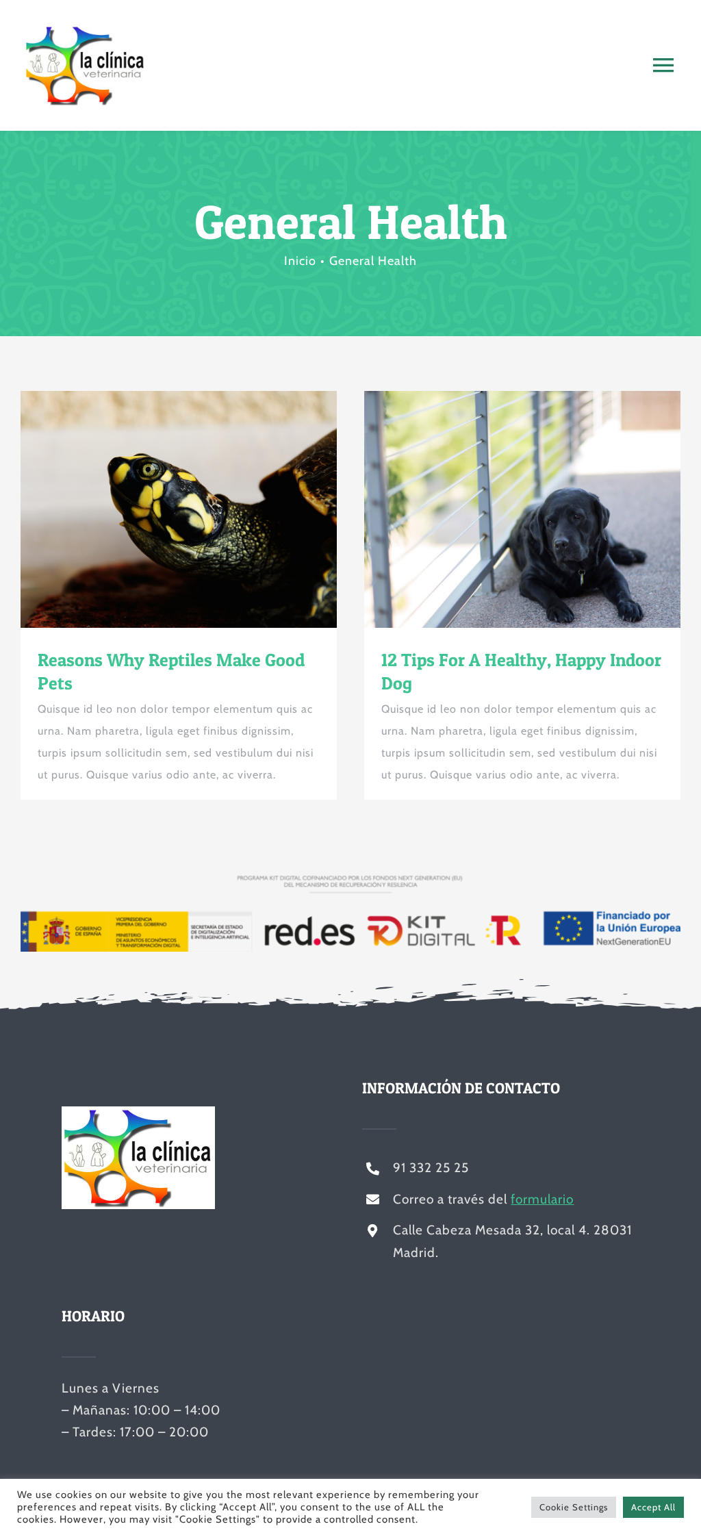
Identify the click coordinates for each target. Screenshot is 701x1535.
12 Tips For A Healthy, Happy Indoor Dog (498, 509)
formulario (542, 1199)
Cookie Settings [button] (573, 1506)
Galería (203, 509)
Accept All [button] (653, 1506)
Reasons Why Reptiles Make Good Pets (154, 509)
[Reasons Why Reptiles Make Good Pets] (179, 510)
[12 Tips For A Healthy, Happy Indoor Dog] (522, 510)
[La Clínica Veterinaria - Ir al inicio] (138, 65)
